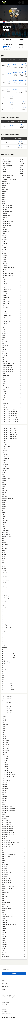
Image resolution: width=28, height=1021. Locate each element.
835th (22, 124)
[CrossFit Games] (4, 2)
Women (21, 39)
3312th (21, 89)
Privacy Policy (4, 1004)
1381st (15, 64)
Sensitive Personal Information (7, 1015)
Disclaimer (3, 1007)
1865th (15, 72)
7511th (12, 125)
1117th (20, 145)
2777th (15, 81)
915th (21, 72)
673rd (21, 64)
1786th (20, 141)
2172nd (15, 89)
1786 (7, 47)
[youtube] (9, 1018)
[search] (19, 2)
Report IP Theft (4, 1011)
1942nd (24, 102)
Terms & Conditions (5, 1002)
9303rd (9, 73)
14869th (9, 81)
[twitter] (4, 1018)
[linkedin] (11, 1018)
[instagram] (7, 1018)
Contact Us (4, 1009)
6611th (9, 65)
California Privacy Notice (6, 1013)
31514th (12, 102)
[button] (26, 2)
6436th (24, 107)
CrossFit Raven (8, 36)
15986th (12, 96)
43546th (12, 108)
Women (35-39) (7, 39)
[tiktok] (14, 1018)
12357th (9, 89)
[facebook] (2, 1018)
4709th (21, 80)
